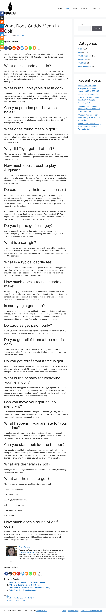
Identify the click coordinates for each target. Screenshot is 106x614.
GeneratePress (41, 611)
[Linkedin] (2, 26)
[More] (34, 46)
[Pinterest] (18, 46)
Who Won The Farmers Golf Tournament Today (29, 588)
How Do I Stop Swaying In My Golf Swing (21, 598)
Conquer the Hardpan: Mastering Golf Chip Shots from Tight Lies (89, 108)
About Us (84, 8)
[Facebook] (6, 46)
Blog (75, 8)
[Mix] (26, 46)
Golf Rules (82, 59)
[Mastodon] (22, 46)
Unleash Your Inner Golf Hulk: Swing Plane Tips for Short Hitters (89, 117)
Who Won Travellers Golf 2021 (17, 600)
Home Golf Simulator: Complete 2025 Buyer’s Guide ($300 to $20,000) (89, 88)
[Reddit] (14, 46)
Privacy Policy (73, 611)
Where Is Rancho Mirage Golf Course (25, 585)
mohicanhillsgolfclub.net (27, 552)
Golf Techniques (85, 66)
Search (81, 24)
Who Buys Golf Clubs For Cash (22, 590)
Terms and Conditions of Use (91, 611)
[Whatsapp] (30, 46)
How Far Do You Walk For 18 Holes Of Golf (27, 582)
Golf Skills (82, 63)
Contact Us (96, 8)
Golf (67, 8)
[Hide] (1, 51)
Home (60, 8)
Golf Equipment (84, 56)
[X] (10, 46)
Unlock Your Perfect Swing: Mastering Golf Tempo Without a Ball (89, 126)
